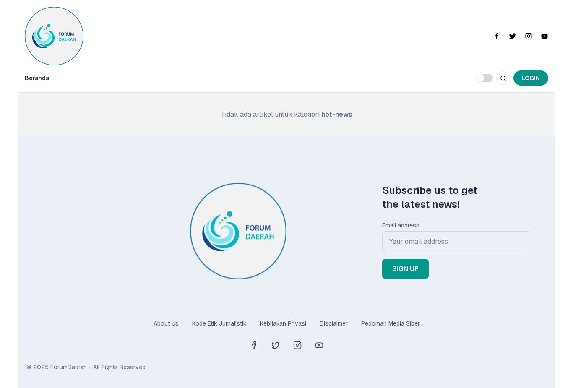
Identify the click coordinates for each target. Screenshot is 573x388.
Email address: (401, 225)
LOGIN (531, 78)
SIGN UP (405, 268)
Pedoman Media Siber (390, 323)
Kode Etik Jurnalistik (219, 323)
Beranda (37, 78)
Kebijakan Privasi (283, 323)
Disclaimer (334, 323)
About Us (166, 323)
